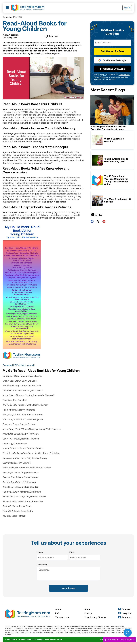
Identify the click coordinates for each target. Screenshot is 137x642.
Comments (42, 564)
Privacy (88, 613)
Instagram (126, 613)
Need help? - (121, 639)
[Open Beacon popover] (128, 633)
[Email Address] (112, 43)
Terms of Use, (124, 75)
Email (71, 552)
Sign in (127, 7)
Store (87, 609)
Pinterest (125, 609)
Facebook (126, 617)
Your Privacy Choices (95, 617)
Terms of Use (62, 617)
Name (40, 552)
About (58, 609)
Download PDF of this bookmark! (19, 365)
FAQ (57, 613)
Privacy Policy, (99, 77)
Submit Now (68, 588)
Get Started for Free (112, 51)
